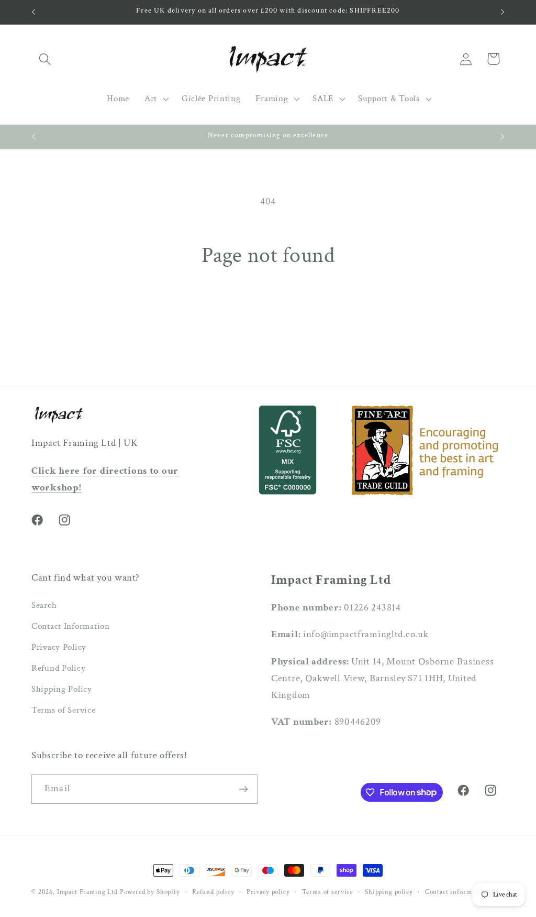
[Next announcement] (502, 12)
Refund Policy (58, 668)
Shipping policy (389, 892)
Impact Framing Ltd (87, 892)
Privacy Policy (58, 647)
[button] (45, 59)
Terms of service (327, 892)
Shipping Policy (61, 689)
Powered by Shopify (150, 892)
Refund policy (213, 892)
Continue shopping (268, 317)
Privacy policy (268, 892)
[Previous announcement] (33, 12)
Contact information (456, 892)
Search (44, 605)
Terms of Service (63, 710)
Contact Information (70, 626)
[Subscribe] (243, 789)
